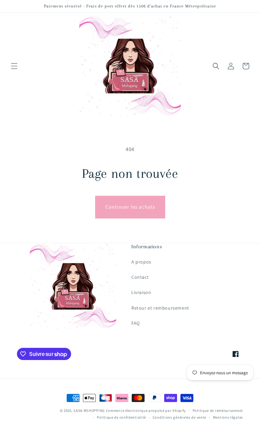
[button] (14, 66)
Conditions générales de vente (179, 417)
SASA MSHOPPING (89, 410)
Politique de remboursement (218, 410)
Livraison (141, 292)
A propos (141, 262)
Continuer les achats (130, 207)
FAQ (135, 323)
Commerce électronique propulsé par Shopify (146, 410)
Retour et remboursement (160, 308)
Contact (140, 277)
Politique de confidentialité (121, 417)
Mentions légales (228, 417)
